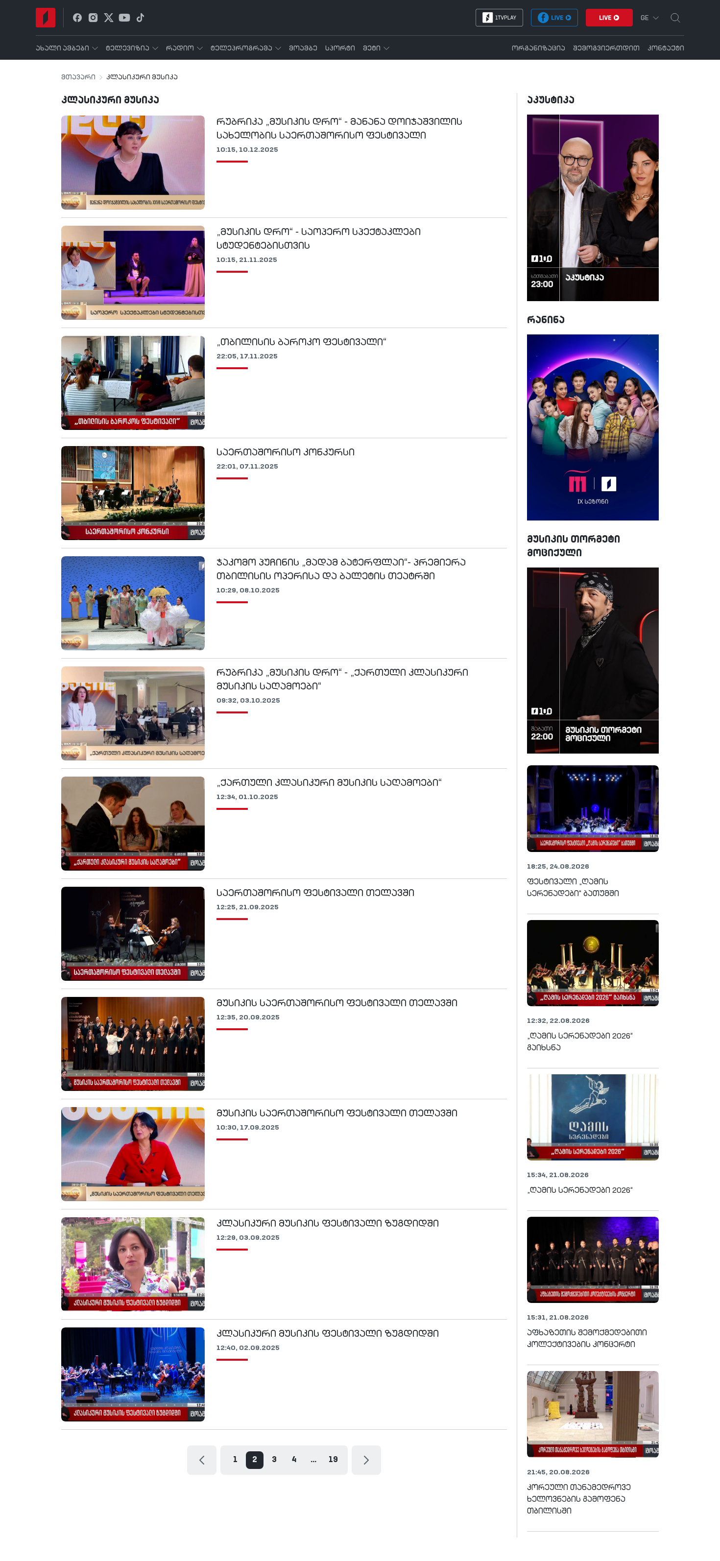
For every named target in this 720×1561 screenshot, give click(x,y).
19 (333, 1460)
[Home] (45, 17)
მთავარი (78, 77)
